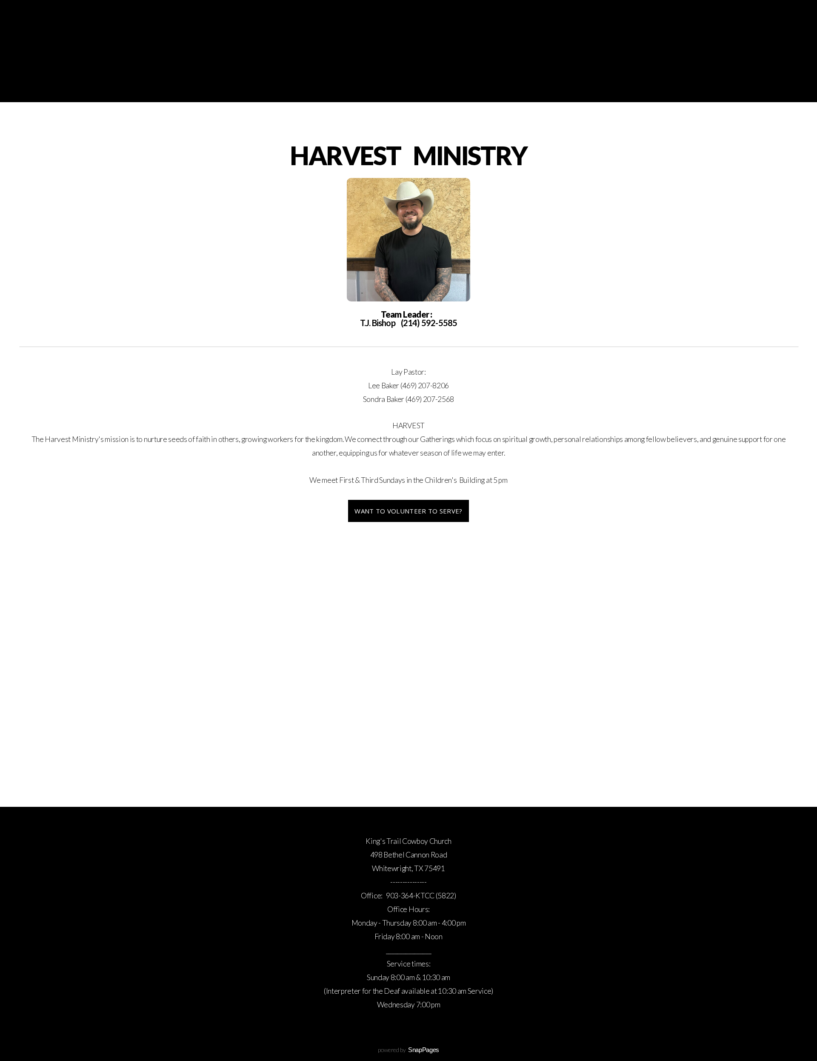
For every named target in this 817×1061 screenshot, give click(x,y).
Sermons (156, 77)
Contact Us (657, 77)
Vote (707, 77)
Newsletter (375, 77)
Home (109, 77)
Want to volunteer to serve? (408, 511)
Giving (429, 77)
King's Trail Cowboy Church (408, 38)
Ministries (311, 77)
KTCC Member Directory (570, 77)
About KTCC (483, 77)
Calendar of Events (232, 77)
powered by (408, 1049)
